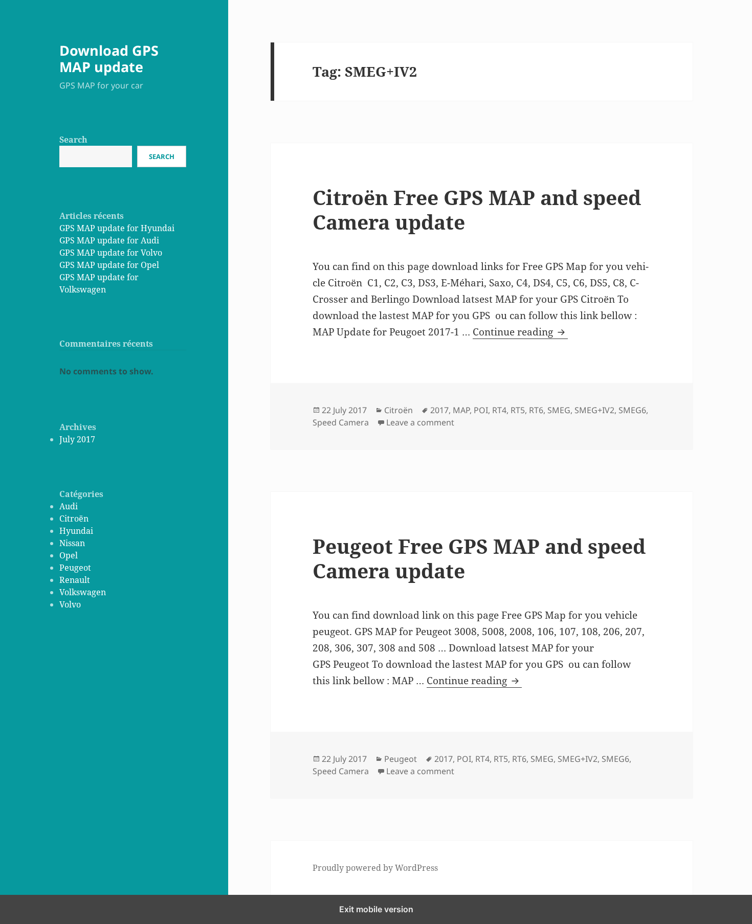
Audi (68, 506)
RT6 (536, 410)
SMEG (558, 410)
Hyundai (76, 530)
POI (481, 410)
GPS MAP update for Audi (109, 240)
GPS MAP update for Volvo (110, 252)
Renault (74, 579)
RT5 (518, 410)
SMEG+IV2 (594, 410)
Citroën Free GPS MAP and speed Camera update (477, 209)
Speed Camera (341, 422)
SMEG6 (632, 410)
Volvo (70, 604)
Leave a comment (420, 422)
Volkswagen (82, 592)
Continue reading (520, 332)
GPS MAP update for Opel (109, 265)
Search (73, 139)
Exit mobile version (376, 909)
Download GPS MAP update (109, 58)
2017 (439, 410)
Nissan (72, 543)
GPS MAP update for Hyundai (116, 228)
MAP (461, 410)
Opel (68, 555)
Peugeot (75, 567)
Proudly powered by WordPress (375, 867)
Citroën (74, 518)
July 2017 (77, 439)
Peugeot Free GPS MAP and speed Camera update (479, 558)
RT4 (499, 410)
